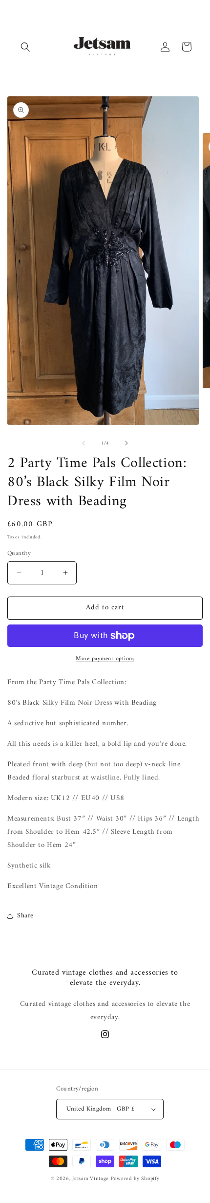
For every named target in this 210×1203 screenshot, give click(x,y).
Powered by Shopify (135, 1178)
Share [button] (25, 916)
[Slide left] (83, 443)
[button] (25, 47)
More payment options (105, 659)
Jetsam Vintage (90, 1178)
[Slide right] (126, 443)
